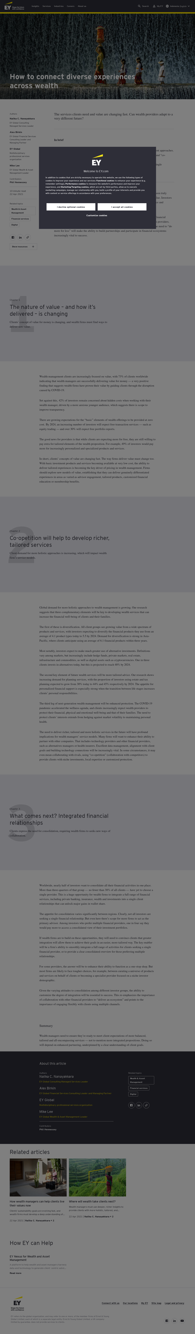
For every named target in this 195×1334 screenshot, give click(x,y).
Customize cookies (96, 215)
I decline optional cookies (71, 206)
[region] (97, 188)
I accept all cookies (122, 206)
